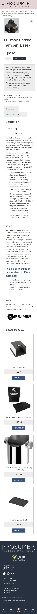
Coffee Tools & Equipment (18, 11)
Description (10, 109)
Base (9, 101)
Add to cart (19, 58)
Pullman (14, 101)
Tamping (26, 101)
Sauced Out (22, 600)
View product (18, 378)
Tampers (20, 14)
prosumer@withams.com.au (13, 570)
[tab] (11, 109)
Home (6, 11)
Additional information (14, 114)
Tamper (20, 101)
